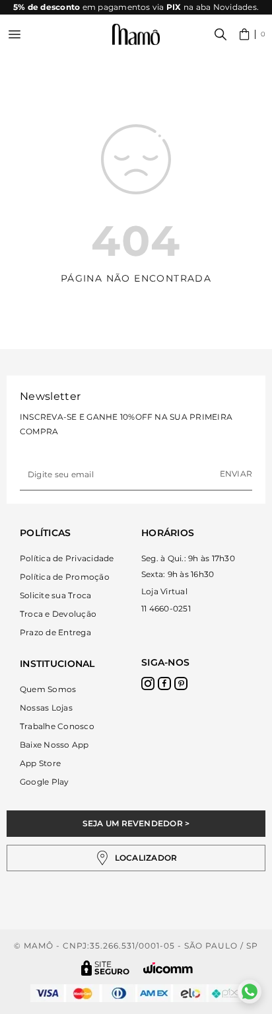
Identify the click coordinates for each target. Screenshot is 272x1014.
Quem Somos (48, 689)
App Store (40, 763)
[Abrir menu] (14, 34)
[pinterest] (180, 683)
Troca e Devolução (58, 614)
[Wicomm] (168, 968)
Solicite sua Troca (55, 595)
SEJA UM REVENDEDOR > (136, 823)
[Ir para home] (136, 35)
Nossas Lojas (46, 708)
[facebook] (164, 683)
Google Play (44, 782)
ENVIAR (236, 474)
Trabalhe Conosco (57, 726)
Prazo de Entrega (55, 632)
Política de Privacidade (67, 558)
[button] (252, 34)
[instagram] (147, 683)
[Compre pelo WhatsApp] (249, 991)
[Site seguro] (105, 968)
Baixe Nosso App (54, 745)
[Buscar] (220, 34)
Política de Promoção (65, 577)
